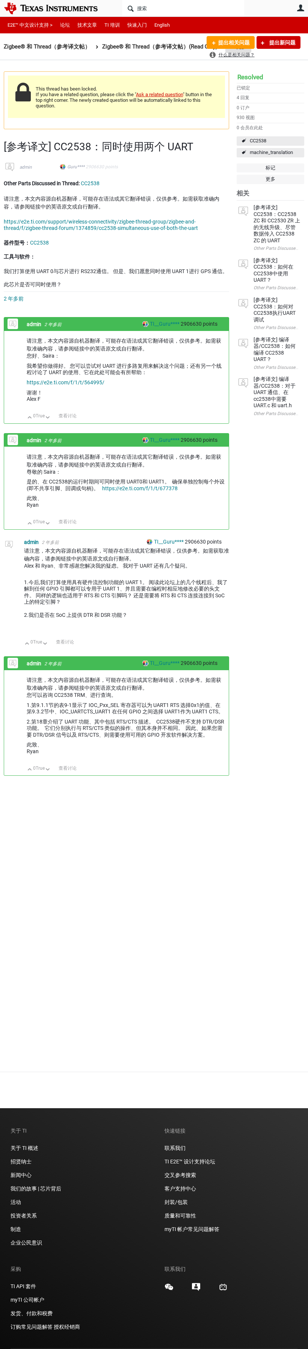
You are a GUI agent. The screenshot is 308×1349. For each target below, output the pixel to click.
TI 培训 (112, 25)
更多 (270, 179)
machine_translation (271, 152)
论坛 (65, 25)
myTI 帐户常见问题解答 (192, 1229)
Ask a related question (159, 94)
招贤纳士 (21, 1162)
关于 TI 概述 (24, 1148)
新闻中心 (21, 1175)
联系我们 (175, 1148)
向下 (48, 418)
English (162, 25)
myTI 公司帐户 (27, 1300)
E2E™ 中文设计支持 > (30, 25)
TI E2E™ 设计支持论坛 (190, 1162)
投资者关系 (24, 1216)
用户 (300, 8)
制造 (16, 1229)
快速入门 (137, 25)
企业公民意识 (26, 1243)
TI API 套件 (23, 1286)
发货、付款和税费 (32, 1313)
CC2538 (258, 141)
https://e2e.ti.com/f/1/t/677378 (140, 488)
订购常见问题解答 (32, 1327)
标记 (270, 168)
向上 (30, 418)
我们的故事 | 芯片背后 (36, 1189)
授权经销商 (67, 1327)
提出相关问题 (234, 42)
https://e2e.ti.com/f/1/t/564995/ (65, 382)
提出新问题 (282, 42)
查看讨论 (68, 415)
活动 (16, 1202)
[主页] (56, 8)
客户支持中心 (180, 1189)
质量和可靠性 (181, 1216)
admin (26, 167)
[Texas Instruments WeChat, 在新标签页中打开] (169, 1290)
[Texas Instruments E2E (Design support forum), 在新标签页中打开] (196, 1290)
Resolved (250, 77)
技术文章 (87, 25)
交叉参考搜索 (180, 1175)
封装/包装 (176, 1202)
